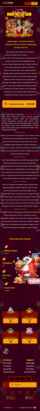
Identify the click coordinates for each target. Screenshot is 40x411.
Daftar (34, 3)
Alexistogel (30, 363)
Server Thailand (25, 378)
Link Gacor (30, 366)
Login (27, 3)
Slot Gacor (31, 55)
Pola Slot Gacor (31, 114)
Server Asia (15, 378)
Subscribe (17, 385)
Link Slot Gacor (30, 372)
